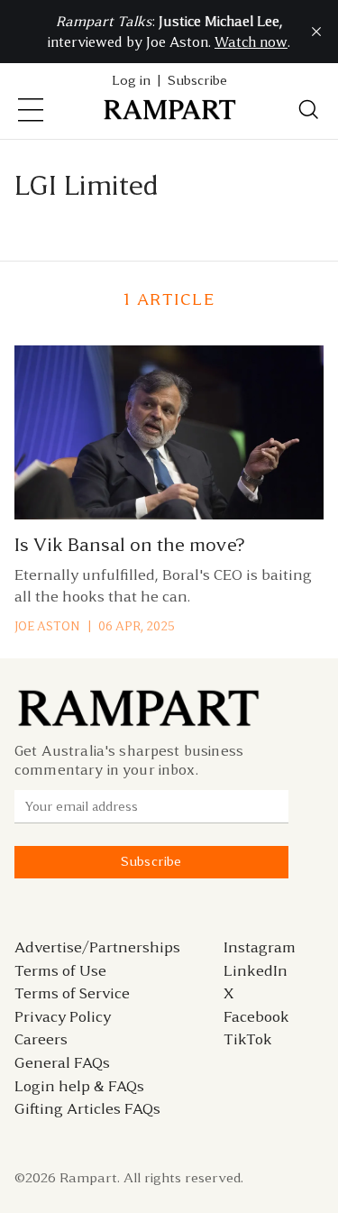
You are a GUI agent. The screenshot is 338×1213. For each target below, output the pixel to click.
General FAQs (62, 1062)
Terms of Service (72, 993)
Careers (41, 1039)
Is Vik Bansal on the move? (129, 545)
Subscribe (197, 80)
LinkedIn (256, 970)
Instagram (260, 947)
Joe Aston (46, 626)
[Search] (309, 110)
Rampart (88, 1178)
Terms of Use (60, 970)
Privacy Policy (62, 1016)
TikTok (248, 1039)
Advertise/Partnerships (97, 947)
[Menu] (30, 110)
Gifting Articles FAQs (87, 1108)
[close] (316, 31)
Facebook (256, 1016)
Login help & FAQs (79, 1086)
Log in (131, 80)
